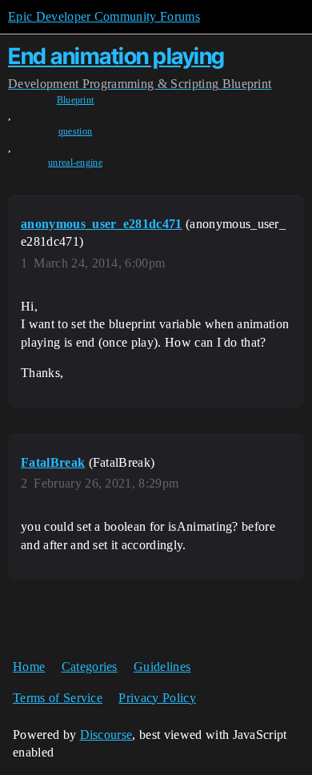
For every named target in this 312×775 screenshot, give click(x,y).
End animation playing (116, 56)
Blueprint (75, 100)
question (75, 131)
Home (29, 666)
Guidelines (162, 666)
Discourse (106, 734)
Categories (90, 666)
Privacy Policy (156, 698)
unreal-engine (75, 162)
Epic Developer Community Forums (104, 16)
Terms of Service (57, 698)
